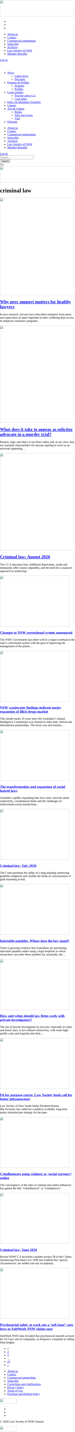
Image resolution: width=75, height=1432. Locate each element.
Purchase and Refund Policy (23, 1394)
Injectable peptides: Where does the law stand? (35, 941)
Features (19, 85)
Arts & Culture (15, 108)
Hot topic (20, 79)
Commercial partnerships (21, 40)
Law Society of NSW (19, 50)
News (10, 72)
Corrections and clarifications (24, 1384)
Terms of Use (15, 1390)
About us (12, 34)
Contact (11, 37)
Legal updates (15, 92)
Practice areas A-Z (25, 95)
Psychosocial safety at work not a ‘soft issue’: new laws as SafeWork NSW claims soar (37, 1327)
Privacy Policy (15, 1387)
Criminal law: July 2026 (18, 866)
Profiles (19, 89)
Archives (12, 47)
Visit (17, 118)
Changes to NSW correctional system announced (36, 632)
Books (18, 111)
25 (8, 1361)
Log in (4, 60)
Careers (11, 105)
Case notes (21, 98)
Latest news (21, 76)
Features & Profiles (18, 82)
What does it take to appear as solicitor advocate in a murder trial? (36, 432)
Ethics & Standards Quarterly (24, 102)
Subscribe (13, 44)
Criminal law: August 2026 (25, 556)
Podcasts (12, 121)
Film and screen (24, 115)
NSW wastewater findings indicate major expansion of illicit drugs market (30, 709)
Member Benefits (17, 53)
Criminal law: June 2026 (18, 1250)
